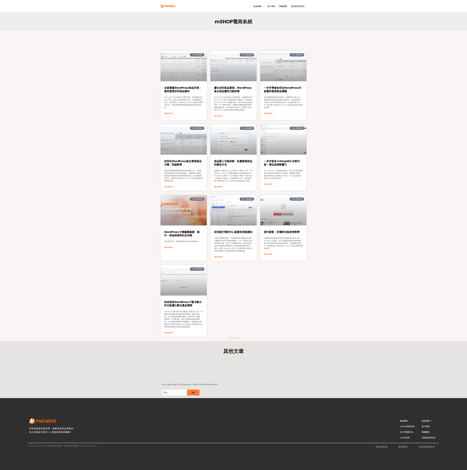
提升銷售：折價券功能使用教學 (282, 232)
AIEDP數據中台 (406, 432)
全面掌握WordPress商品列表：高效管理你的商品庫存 (183, 89)
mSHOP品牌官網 (407, 426)
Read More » (168, 113)
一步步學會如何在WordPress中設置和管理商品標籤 (282, 89)
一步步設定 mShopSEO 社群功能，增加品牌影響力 (282, 162)
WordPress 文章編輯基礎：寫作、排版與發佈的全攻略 (182, 233)
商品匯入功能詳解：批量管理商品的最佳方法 (233, 162)
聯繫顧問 (283, 6)
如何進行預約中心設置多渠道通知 (233, 232)
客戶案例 (271, 6)
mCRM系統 (405, 437)
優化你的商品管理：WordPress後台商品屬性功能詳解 (232, 89)
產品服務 (257, 6)
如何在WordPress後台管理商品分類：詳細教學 (183, 162)
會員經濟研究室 (298, 6)
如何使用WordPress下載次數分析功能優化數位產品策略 (183, 303)
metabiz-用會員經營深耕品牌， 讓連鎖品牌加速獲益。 (204, 5)
